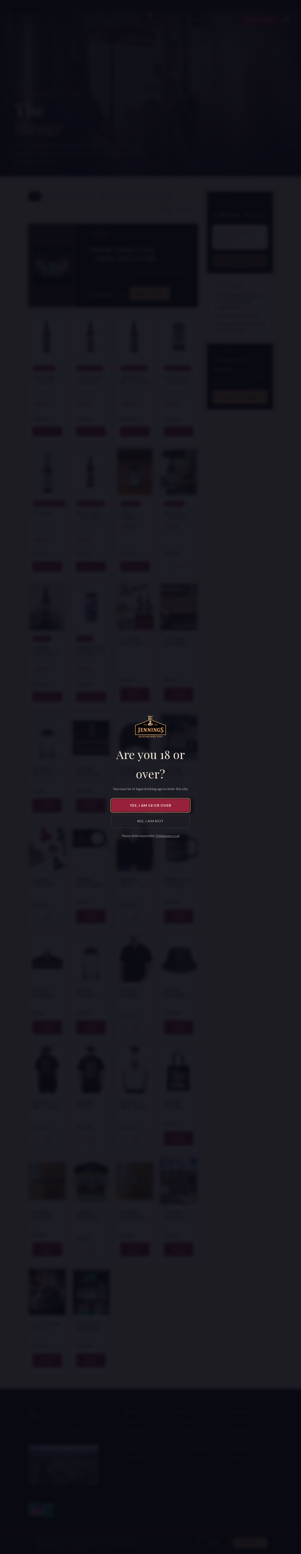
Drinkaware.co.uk (168, 836)
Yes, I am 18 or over (150, 805)
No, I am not (150, 821)
